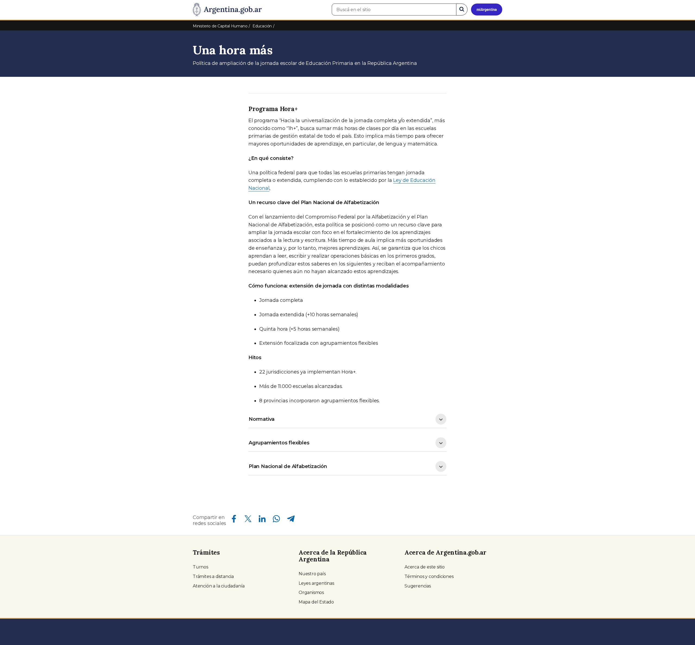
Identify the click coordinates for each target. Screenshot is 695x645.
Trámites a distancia (213, 576)
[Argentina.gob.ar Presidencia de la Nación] (227, 10)
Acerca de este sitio (425, 567)
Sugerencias (418, 586)
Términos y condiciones (429, 576)
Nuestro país (312, 573)
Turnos (200, 567)
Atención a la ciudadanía (219, 586)
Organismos (311, 592)
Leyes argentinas (316, 583)
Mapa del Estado (316, 602)
